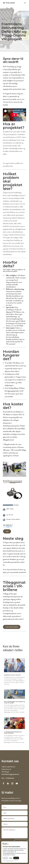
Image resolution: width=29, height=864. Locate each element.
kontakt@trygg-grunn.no (10, 774)
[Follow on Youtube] (17, 783)
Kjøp (7, 531)
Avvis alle (5, 858)
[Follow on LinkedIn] (8, 783)
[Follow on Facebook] (3, 783)
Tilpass (10, 858)
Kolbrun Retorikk (10, 860)
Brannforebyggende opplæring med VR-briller (14, 702)
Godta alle (16, 858)
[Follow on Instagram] (12, 783)
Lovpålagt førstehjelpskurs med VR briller (13, 732)
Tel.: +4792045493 (7, 778)
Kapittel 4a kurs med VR (12, 675)
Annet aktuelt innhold (12, 627)
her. (11, 166)
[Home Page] (9, 2)
